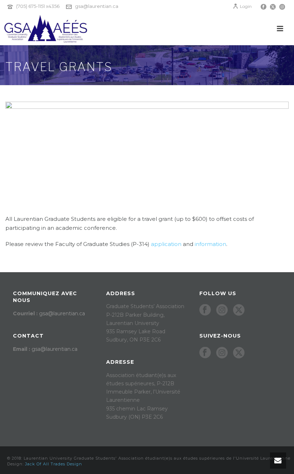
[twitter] (239, 310)
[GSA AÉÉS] (44, 29)
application (166, 244)
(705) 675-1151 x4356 (38, 6)
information (210, 244)
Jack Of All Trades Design (53, 463)
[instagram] (222, 310)
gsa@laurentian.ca (96, 6)
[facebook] (205, 310)
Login (246, 6)
